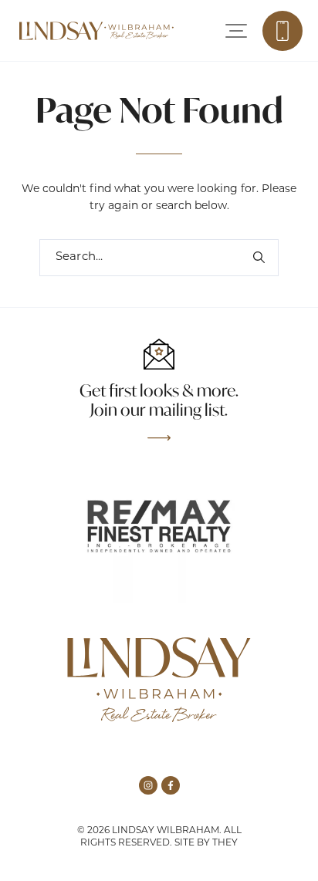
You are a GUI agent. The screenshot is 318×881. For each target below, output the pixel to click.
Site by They (206, 843)
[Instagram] (148, 785)
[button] (236, 31)
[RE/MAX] (159, 526)
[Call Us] (282, 31)
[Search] (258, 257)
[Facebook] (170, 785)
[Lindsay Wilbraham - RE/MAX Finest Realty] (96, 30)
